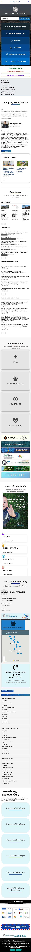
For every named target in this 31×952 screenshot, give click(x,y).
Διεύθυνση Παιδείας (5, 249)
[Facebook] (10, 2)
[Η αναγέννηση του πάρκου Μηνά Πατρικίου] (22, 163)
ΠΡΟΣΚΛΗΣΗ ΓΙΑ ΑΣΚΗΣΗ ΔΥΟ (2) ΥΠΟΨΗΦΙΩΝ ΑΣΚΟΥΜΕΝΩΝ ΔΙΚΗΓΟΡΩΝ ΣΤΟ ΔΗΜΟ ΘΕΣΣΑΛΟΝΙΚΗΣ (14, 272)
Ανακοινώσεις (4, 234)
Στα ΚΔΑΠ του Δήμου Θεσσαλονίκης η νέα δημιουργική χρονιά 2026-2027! (14, 247)
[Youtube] (19, 2)
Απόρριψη (18, 949)
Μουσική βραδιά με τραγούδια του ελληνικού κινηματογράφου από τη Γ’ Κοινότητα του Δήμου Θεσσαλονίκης (26, 215)
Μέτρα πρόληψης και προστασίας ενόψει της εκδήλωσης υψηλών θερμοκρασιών (4, 214)
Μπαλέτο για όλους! (6, 237)
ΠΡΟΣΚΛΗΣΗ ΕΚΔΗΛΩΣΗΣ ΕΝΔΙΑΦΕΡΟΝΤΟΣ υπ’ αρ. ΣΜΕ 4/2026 (14, 252)
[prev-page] (4, 179)
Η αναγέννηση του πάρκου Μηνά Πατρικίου (21, 169)
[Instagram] (13, 2)
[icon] (3, 533)
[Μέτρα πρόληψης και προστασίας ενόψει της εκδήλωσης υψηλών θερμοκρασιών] (5, 207)
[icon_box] (15, 359)
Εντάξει (12, 949)
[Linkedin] (16, 2)
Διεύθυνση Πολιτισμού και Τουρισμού (9, 239)
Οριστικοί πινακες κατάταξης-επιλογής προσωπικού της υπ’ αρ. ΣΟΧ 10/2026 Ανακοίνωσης (15, 277)
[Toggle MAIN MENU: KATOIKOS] (2, 2)
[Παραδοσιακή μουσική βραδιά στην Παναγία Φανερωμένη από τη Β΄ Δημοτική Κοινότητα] (15, 207)
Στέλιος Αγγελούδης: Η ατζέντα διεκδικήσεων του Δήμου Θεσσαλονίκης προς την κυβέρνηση (8, 171)
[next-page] (6, 179)
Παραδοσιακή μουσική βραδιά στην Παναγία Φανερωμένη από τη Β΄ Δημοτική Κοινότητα (15, 214)
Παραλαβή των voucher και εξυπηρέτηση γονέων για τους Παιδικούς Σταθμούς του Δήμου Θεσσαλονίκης (14, 232)
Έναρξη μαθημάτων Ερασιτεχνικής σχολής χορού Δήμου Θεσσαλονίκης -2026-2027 (14, 242)
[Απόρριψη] (29, 946)
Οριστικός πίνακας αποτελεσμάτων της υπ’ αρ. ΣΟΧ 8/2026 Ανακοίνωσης (15, 288)
